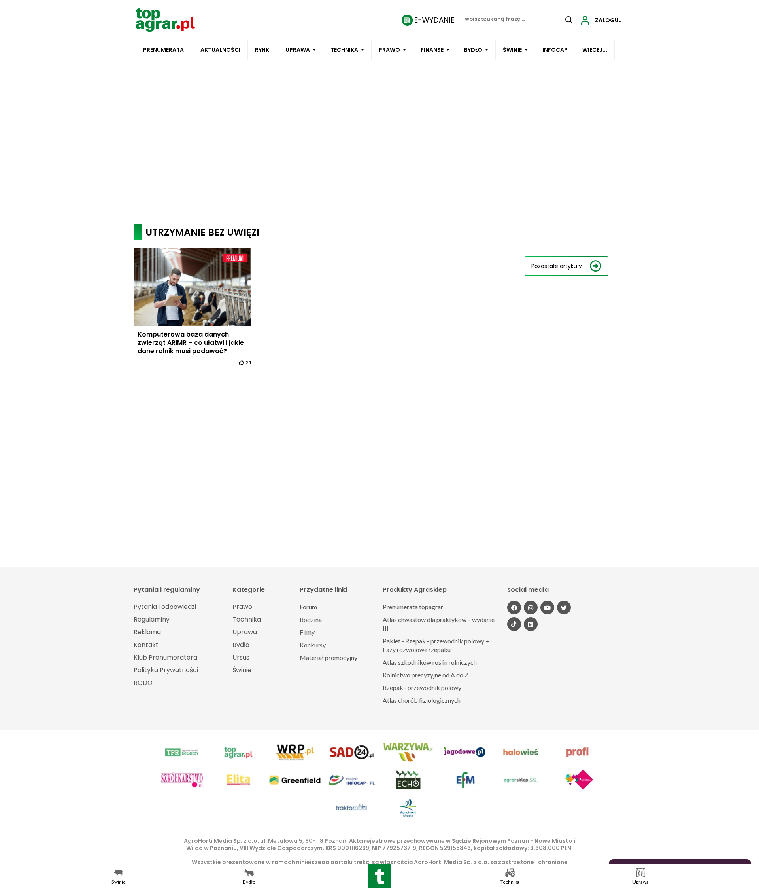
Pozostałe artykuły (556, 266)
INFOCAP (555, 50)
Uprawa (297, 50)
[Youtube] (547, 607)
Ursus (240, 657)
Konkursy (313, 644)
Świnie (512, 50)
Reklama (147, 632)
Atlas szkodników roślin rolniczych (430, 662)
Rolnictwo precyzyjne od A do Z (425, 675)
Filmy (307, 632)
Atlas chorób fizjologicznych (422, 700)
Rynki (263, 50)
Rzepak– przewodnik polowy (422, 687)
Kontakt (146, 644)
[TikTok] (514, 624)
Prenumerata (163, 50)
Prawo (389, 50)
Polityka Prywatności (166, 670)
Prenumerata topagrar (413, 606)
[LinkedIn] (531, 624)
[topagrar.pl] (165, 19)
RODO (143, 682)
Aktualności (220, 50)
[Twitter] (564, 607)
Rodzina (311, 619)
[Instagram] (531, 607)
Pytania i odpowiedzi (165, 606)
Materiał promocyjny (328, 657)
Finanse (432, 50)
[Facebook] (514, 607)
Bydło (473, 50)
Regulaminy (152, 619)
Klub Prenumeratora (165, 657)
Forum (308, 606)
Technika (344, 50)
